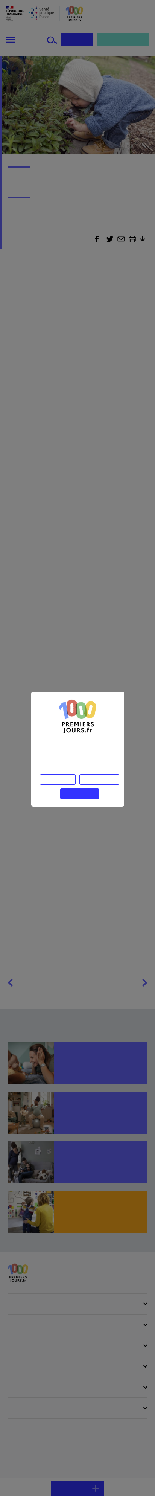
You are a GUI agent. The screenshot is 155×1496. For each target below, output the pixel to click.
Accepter (79, 794)
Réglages (99, 779)
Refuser (58, 779)
